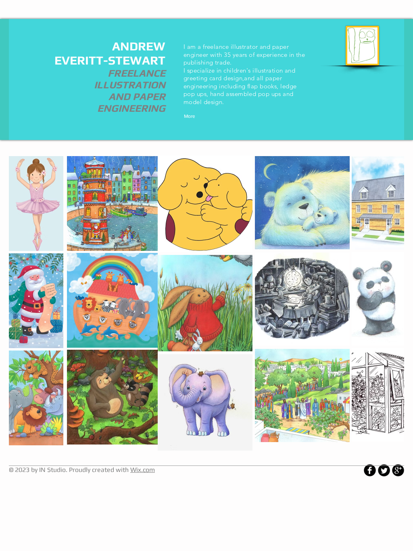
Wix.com (142, 470)
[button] (112, 203)
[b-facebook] (370, 470)
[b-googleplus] (398, 470)
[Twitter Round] (384, 470)
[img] (36, 203)
